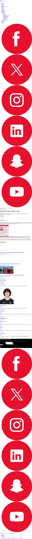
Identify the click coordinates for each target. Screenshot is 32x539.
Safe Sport (3, 20)
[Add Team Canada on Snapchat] (17, 176)
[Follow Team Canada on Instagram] (17, 115)
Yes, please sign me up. (4, 347)
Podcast (2, 7)
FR (1, 0)
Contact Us (3, 22)
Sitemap (3, 535)
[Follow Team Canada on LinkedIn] (17, 145)
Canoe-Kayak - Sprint (2, 284)
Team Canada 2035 (4, 11)
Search (1, 208)
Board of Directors (5, 16)
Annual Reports (5, 19)
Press (2, 8)
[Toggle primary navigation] (0, 0)
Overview (4, 13)
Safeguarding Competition (6, 15)
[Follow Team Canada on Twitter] (17, 84)
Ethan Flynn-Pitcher (2, 305)
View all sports (2, 337)
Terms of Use (3, 536)
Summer (1, 329)
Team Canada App (4, 6)
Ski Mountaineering (2, 333)
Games (2, 5)
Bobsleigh (1, 312)
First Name (2, 342)
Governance (4, 14)
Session (4, 18)
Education (3, 10)
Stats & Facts (3, 9)
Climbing (1, 327)
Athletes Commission (5, 17)
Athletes (3, 3)
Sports (2, 4)
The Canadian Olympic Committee (5, 214)
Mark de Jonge (2, 222)
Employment (3, 12)
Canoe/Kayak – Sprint (3, 321)
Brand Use (3, 21)
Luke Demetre (2, 311)
